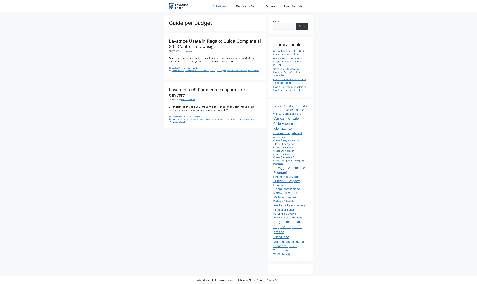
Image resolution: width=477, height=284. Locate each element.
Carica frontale (178, 71)
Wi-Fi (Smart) (281, 254)
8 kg (178, 119)
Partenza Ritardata (283, 201)
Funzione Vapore (286, 181)
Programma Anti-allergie (288, 217)
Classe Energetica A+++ (286, 140)
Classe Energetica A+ (280, 137)
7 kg (173, 119)
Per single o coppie (218, 71)
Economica (189, 71)
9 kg (183, 119)
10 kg (304, 106)
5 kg (275, 106)
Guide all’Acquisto (220, 6)
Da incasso (278, 164)
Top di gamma (282, 250)
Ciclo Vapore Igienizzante (283, 126)
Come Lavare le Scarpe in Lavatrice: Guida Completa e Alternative (287, 72)
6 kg (280, 106)
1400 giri (299, 110)
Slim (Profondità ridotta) (288, 241)
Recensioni (271, 6)
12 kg (279, 110)
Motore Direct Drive (285, 192)
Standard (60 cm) (285, 246)
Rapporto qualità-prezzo (237, 71)
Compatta (299, 161)
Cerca (276, 21)
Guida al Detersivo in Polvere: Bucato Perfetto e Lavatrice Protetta (288, 61)
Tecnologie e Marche (293, 6)
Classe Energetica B (285, 144)
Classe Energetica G (283, 160)
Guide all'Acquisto (179, 68)
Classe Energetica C (283, 147)
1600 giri (277, 114)
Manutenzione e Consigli (247, 6)
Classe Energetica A (287, 133)
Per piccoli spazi (202, 71)
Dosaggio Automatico (289, 168)
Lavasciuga (278, 185)
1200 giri (288, 109)
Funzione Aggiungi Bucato (286, 177)
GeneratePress (273, 280)
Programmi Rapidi (286, 222)
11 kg (275, 110)
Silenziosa (281, 237)
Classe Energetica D (194, 119)
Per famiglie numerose (223, 119)
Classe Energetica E (281, 154)
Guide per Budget (195, 68)
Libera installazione (286, 189)
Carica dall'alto (292, 113)
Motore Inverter (284, 197)
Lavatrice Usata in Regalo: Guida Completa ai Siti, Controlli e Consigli (215, 43)
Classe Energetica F (283, 157)
